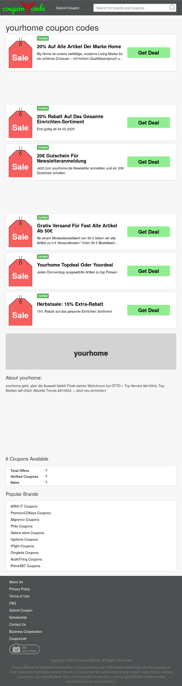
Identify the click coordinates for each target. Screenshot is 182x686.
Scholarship (18, 617)
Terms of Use (19, 596)
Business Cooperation (25, 631)
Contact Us (17, 624)
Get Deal (148, 52)
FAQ (12, 603)
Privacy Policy (19, 589)
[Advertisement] (91, 87)
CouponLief (18, 638)
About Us (16, 581)
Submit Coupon (67, 7)
